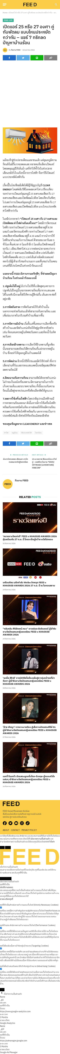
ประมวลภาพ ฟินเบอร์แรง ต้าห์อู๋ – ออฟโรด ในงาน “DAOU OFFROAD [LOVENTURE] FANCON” (44, 463)
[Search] (55, 4)
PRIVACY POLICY (29, 830)
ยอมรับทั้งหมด (5, 878)
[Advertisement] (30, 94)
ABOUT (6, 830)
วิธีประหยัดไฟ (26, 432)
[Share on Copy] (50, 57)
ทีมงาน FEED (15, 50)
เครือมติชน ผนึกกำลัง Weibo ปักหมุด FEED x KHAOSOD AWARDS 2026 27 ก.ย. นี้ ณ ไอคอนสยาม (29, 584)
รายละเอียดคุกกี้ (6, 899)
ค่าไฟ (6, 432)
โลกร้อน (38, 432)
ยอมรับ (8, 847)
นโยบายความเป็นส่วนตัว (40, 838)
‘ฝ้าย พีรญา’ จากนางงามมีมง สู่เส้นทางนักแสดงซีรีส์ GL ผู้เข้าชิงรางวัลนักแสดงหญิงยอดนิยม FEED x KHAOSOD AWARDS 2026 (30, 730)
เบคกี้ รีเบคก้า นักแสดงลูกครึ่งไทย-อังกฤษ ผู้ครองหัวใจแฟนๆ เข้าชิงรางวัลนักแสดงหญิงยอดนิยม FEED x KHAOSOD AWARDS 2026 (29, 779)
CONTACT (15, 830)
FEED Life (8, 20)
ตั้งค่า (52, 841)
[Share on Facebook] (9, 57)
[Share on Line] (37, 57)
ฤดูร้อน (15, 432)
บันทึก (2, 989)
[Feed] (30, 4)
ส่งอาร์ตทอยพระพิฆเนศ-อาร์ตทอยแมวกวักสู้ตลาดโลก (15, 460)
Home (5, 12)
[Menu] (4, 4)
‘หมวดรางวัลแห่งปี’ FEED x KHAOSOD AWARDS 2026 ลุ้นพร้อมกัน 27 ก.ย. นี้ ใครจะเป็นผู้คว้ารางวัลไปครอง (30, 538)
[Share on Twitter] (23, 57)
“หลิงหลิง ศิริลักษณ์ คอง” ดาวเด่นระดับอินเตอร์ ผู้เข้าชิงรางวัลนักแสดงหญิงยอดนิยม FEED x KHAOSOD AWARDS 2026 (29, 632)
